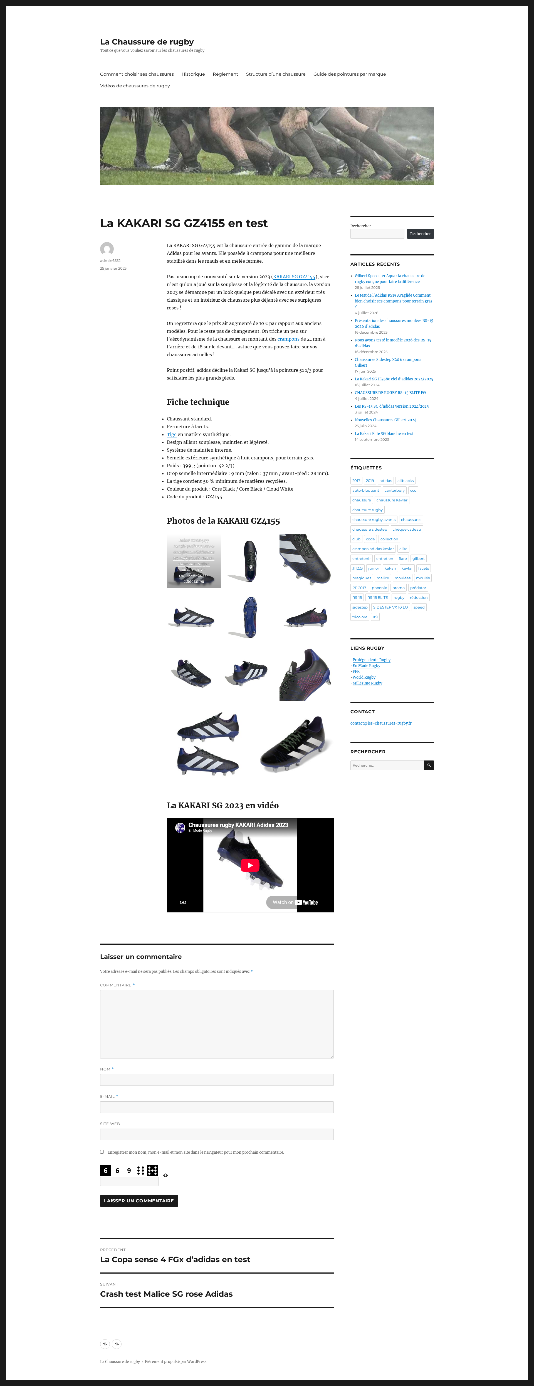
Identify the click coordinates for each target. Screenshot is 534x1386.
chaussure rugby (367, 510)
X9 (375, 617)
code (370, 539)
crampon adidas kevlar (373, 548)
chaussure (361, 500)
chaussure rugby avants (373, 519)
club (356, 539)
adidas (386, 480)
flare (403, 558)
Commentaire (117, 985)
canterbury (395, 490)
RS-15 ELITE (377, 597)
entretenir (361, 558)
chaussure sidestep (369, 529)
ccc (413, 490)
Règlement (225, 74)
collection (389, 539)
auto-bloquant (365, 490)
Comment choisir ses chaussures (137, 74)
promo (398, 587)
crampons (289, 339)
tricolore (359, 617)
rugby (399, 597)
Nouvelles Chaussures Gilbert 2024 (385, 420)
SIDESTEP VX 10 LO (390, 607)
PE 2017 (359, 587)
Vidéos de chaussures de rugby (135, 85)
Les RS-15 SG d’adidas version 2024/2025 (392, 406)
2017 (356, 480)
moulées (403, 578)
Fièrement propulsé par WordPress (176, 1361)
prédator (418, 587)
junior (373, 568)
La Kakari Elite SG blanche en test (384, 433)
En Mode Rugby (366, 665)
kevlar (407, 568)
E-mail (109, 1096)
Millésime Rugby (367, 683)
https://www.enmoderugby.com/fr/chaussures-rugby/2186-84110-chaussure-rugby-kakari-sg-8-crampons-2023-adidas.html (193, 564)
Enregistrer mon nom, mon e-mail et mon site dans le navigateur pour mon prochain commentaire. (196, 1152)
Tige (172, 434)
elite (403, 548)
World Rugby (364, 677)
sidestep (360, 607)
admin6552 (110, 260)
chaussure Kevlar (392, 500)
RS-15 (357, 597)
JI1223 (357, 568)
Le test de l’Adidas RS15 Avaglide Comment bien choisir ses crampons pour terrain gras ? (393, 301)
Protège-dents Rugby (371, 660)
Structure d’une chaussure (276, 74)
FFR (356, 671)
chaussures (411, 519)
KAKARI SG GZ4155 (294, 276)
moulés (423, 578)
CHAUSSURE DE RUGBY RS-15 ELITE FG (390, 392)
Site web (110, 1123)
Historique (193, 74)
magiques (361, 578)
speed (419, 607)
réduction (419, 597)
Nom (107, 1069)
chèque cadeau (407, 529)
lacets (423, 568)
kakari (390, 568)
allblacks (405, 480)
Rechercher (360, 226)
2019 (370, 480)
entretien (384, 558)
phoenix (379, 587)
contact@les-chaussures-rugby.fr (381, 723)
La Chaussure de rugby (147, 41)
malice (383, 578)
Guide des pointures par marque (349, 74)
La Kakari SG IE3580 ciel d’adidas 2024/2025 (394, 379)
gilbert (418, 558)
